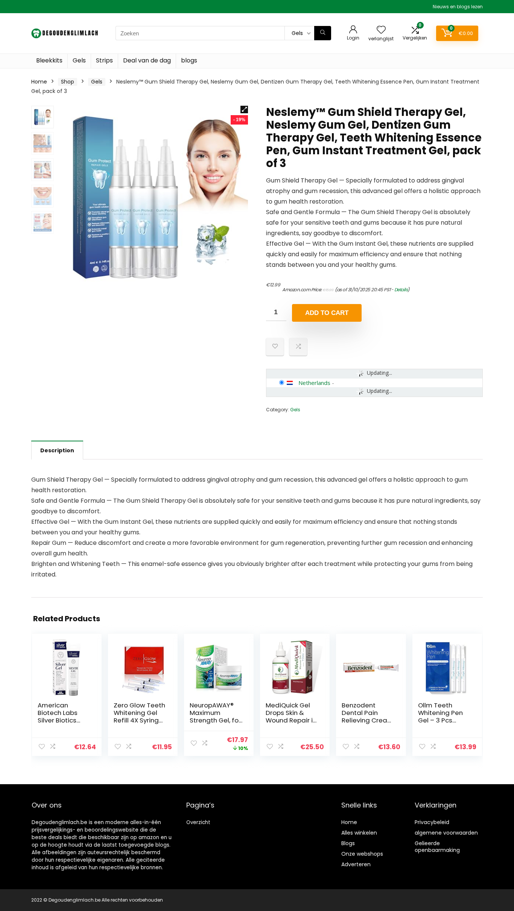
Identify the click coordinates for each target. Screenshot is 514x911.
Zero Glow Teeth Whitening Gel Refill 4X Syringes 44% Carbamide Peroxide (140, 720)
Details (401, 289)
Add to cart (326, 312)
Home (39, 81)
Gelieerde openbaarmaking (437, 847)
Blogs (348, 843)
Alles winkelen (359, 832)
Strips (104, 60)
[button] (244, 109)
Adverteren (356, 864)
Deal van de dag (147, 60)
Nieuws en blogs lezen (458, 6)
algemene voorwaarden (446, 832)
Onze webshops (362, 854)
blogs (189, 60)
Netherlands (314, 382)
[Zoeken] (322, 33)
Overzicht (198, 822)
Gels (79, 60)
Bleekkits (49, 60)
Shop (67, 81)
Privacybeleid (432, 822)
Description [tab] (57, 450)
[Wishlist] (381, 30)
